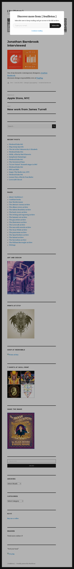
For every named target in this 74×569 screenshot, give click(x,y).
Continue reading (37, 31)
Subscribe (55, 25)
